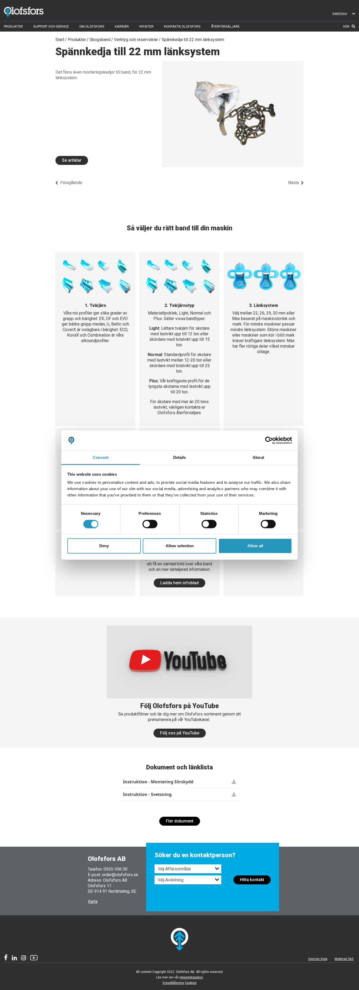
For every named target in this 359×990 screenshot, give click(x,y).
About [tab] (258, 457)
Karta (93, 901)
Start (59, 39)
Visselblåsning (173, 983)
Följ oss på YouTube (179, 732)
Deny (104, 546)
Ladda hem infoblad (179, 582)
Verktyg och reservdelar (136, 39)
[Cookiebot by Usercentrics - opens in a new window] (269, 440)
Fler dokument (179, 821)
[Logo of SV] (31, 11)
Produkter (77, 39)
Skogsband (100, 39)
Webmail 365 (344, 959)
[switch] (149, 524)
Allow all (255, 546)
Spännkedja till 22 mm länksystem (193, 39)
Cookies (191, 983)
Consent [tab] (101, 457)
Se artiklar (71, 160)
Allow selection (180, 546)
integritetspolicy (191, 977)
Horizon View (317, 959)
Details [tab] (179, 457)
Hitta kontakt (252, 879)
